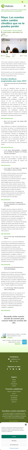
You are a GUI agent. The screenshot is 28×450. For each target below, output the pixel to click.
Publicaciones (14, 384)
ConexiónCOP (14, 399)
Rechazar (14, 440)
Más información (5, 199)
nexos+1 (14, 393)
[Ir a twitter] (10, 369)
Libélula (8, 56)
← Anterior (9, 337)
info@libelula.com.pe (15, 359)
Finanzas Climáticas (17, 30)
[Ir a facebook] (7, 369)
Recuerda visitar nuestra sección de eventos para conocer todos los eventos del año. (14, 319)
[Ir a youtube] (19, 369)
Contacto (14, 386)
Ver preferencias (14, 445)
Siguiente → (18, 344)
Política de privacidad (14, 448)
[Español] (22, 2)
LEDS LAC (14, 402)
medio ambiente (16, 32)
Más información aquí (7, 118)
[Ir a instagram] (16, 369)
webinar (3, 34)
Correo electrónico (13, 421)
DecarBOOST (14, 397)
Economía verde (14, 395)
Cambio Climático (7, 30)
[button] (26, 424)
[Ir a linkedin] (13, 369)
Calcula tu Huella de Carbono (14, 391)
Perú (21, 32)
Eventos (14, 381)
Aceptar (14, 436)
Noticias (14, 379)
